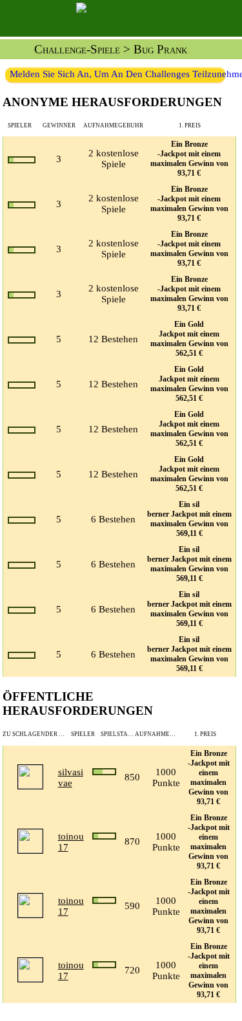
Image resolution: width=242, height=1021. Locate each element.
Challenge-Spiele (77, 49)
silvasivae (70, 777)
